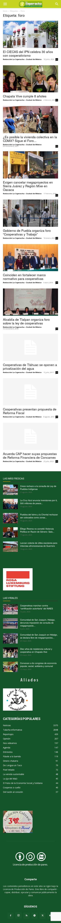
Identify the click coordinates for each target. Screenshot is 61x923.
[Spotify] (34, 916)
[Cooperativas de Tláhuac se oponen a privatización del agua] (30, 347)
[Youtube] (50, 916)
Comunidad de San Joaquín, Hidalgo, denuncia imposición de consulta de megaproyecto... (37, 622)
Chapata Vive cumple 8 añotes (24, 96)
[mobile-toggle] (5, 4)
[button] (57, 4)
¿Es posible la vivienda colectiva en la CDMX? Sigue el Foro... (30, 139)
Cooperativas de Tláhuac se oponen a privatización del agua (30, 366)
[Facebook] (10, 916)
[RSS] (26, 916)
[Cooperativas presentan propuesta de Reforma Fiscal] (30, 392)
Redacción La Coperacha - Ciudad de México (22, 59)
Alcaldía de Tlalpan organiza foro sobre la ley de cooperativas (26, 321)
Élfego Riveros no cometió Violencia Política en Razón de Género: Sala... (37, 530)
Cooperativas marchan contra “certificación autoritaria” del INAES (36, 607)
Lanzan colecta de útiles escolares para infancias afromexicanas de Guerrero (38, 544)
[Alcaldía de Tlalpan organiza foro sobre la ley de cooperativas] (30, 302)
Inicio (5, 11)
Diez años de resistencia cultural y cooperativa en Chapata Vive (36, 650)
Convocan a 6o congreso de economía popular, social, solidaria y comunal (38, 665)
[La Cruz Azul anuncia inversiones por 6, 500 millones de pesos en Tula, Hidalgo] (10, 504)
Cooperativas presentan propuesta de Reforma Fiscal (29, 411)
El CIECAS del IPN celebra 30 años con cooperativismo (28, 53)
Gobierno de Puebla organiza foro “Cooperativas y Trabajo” (27, 232)
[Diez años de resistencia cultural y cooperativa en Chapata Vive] (10, 652)
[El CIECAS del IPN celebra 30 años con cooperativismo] (30, 34)
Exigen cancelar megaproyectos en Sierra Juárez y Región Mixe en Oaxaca (28, 186)
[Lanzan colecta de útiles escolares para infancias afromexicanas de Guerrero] (10, 546)
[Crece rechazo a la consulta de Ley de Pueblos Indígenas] (10, 490)
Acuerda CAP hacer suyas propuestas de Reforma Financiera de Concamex (30, 455)
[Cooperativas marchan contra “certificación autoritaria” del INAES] (10, 609)
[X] (42, 916)
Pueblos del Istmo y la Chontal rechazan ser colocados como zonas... (39, 516)
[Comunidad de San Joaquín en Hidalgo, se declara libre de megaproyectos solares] (10, 638)
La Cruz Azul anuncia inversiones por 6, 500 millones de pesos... (38, 502)
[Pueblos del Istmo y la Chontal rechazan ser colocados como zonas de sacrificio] (10, 518)
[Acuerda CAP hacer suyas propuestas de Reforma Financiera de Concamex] (30, 436)
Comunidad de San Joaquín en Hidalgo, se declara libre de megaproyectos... (39, 636)
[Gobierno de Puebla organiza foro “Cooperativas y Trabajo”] (30, 213)
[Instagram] (18, 915)
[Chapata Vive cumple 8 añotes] (30, 79)
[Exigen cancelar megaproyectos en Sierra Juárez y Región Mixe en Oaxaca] (30, 165)
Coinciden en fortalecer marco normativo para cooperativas (24, 277)
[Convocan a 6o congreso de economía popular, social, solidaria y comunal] (10, 667)
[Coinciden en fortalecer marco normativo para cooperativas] (30, 257)
